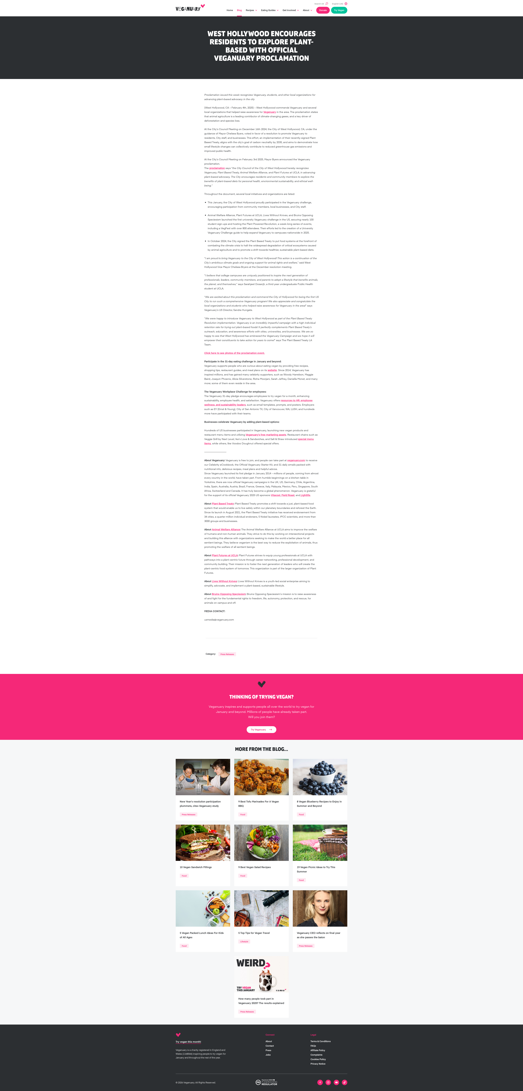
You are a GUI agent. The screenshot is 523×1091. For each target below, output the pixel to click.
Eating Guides (268, 10)
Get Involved (289, 10)
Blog (239, 10)
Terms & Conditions (321, 1041)
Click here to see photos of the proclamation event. (234, 353)
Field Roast (287, 495)
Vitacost (275, 495)
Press (268, 1050)
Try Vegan (339, 10)
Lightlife (305, 495)
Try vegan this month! (188, 1041)
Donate (323, 10)
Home (230, 10)
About (306, 10)
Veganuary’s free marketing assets (266, 434)
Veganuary (269, 112)
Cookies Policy (318, 1059)
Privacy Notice (318, 1063)
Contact (270, 1045)
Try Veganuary (258, 729)
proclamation (217, 168)
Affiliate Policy (318, 1050)
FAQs (313, 1045)
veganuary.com (296, 460)
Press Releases (227, 654)
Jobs (268, 1054)
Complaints (316, 1054)
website (272, 370)
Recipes (250, 10)
